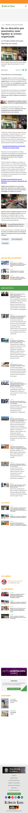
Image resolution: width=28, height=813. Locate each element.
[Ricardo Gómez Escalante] (4, 582)
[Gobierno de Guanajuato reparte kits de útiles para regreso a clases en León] (5, 490)
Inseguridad (5, 239)
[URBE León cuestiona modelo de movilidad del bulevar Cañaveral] (5, 602)
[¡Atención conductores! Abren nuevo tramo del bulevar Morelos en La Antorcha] (5, 471)
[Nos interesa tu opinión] (14, 770)
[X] (9, 797)
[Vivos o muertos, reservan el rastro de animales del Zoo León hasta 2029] (5, 616)
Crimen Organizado (17, 239)
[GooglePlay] (22, 797)
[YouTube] (12, 797)
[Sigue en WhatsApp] (23, 70)
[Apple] (19, 797)
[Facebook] (6, 797)
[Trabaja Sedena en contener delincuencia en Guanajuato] (5, 271)
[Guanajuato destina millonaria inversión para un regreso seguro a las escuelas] (5, 407)
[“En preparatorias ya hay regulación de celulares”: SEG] (5, 370)
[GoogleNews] (15, 797)
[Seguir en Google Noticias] (26, 70)
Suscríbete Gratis (14, 689)
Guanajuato (5, 243)
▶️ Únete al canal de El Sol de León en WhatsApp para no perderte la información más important (14, 181)
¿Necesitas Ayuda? (14, 793)
